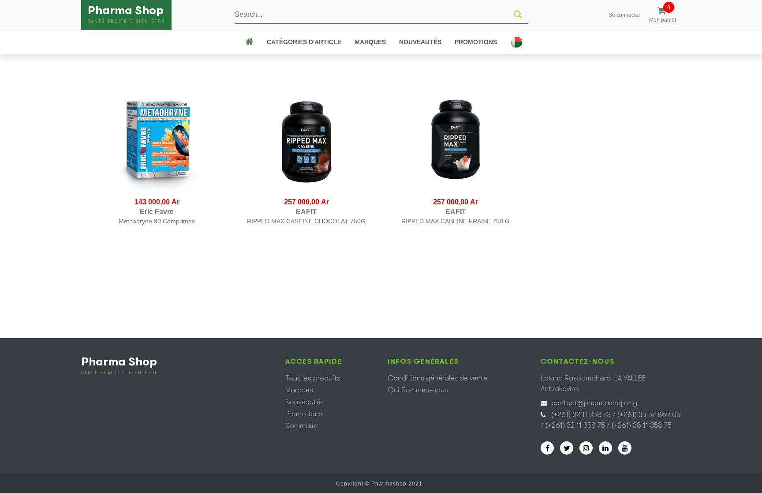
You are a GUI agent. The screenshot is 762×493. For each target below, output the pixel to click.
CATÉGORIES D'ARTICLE (304, 41)
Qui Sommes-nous (418, 390)
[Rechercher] (518, 14)
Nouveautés (420, 41)
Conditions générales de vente (437, 378)
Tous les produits (312, 378)
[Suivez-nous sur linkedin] (605, 448)
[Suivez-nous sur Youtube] (624, 448)
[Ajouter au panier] (157, 142)
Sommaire (301, 426)
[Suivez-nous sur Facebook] (547, 448)
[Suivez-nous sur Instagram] (586, 448)
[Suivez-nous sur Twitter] (566, 448)
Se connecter (624, 15)
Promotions (476, 41)
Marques (370, 41)
